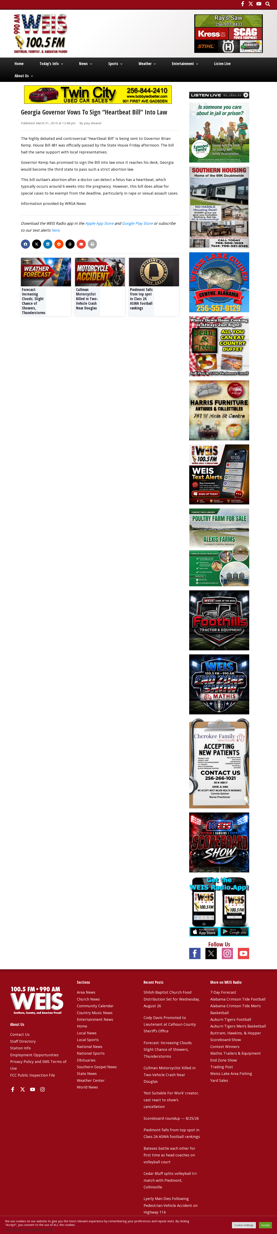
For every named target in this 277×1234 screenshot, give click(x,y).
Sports (113, 63)
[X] (250, 3)
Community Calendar (95, 1005)
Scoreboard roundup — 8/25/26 (171, 1118)
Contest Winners (224, 1046)
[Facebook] (242, 3)
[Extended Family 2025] (219, 132)
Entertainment (183, 63)
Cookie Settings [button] (243, 1225)
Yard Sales (219, 1080)
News (83, 63)
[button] (268, 4)
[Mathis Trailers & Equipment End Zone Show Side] (219, 683)
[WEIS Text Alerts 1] (219, 474)
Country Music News (95, 1012)
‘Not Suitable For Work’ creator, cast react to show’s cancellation (171, 1100)
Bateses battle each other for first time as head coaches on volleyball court (169, 1155)
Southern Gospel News (97, 1066)
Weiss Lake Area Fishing (231, 1073)
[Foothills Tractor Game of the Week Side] (219, 619)
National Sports (91, 1053)
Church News (88, 999)
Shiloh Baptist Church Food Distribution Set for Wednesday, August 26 (172, 999)
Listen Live (222, 63)
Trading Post (221, 1066)
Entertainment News (95, 1019)
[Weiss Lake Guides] (219, 281)
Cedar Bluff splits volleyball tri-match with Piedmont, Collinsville (171, 1180)
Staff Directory (23, 1041)
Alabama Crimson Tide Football (237, 999)
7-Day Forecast (223, 992)
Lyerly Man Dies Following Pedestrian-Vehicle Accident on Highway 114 (171, 1205)
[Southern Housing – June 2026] (219, 206)
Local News (87, 1033)
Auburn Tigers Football (230, 1019)
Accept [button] (265, 1225)
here (55, 230)
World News (87, 1087)
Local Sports (88, 1039)
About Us (22, 75)
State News (87, 1073)
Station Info (20, 1048)
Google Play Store (137, 223)
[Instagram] (42, 1089)
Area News (86, 992)
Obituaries (86, 1060)
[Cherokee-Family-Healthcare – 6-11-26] (219, 762)
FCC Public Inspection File (32, 1075)
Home (19, 63)
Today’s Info (49, 63)
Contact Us (20, 1034)
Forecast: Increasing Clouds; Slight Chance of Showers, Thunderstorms (33, 301)
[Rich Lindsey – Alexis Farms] (219, 547)
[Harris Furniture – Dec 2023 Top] (219, 410)
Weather (144, 63)
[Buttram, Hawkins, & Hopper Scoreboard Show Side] (219, 841)
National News (89, 1046)
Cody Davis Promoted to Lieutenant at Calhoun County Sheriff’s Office (170, 1024)
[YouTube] (258, 3)
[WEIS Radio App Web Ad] (219, 905)
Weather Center (91, 1080)
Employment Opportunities (34, 1054)
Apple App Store (99, 223)
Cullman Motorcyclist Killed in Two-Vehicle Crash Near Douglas (87, 299)
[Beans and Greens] (219, 346)
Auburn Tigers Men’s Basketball (238, 1026)
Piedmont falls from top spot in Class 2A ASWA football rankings (141, 299)
